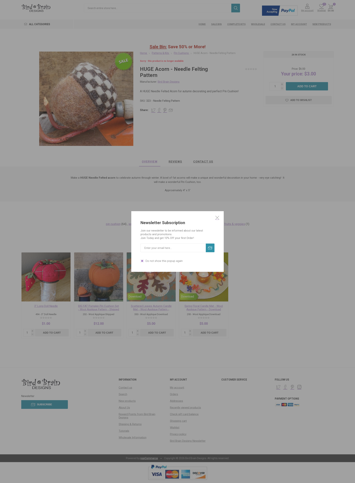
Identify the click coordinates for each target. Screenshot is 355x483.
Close (217, 217)
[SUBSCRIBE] (210, 248)
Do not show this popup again (164, 261)
